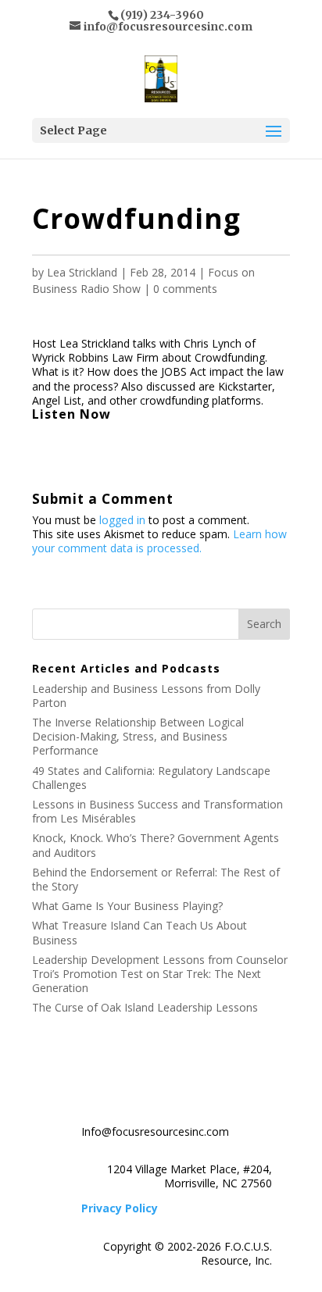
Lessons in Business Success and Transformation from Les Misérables (157, 811)
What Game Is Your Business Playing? (127, 905)
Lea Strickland (82, 272)
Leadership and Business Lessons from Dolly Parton (146, 695)
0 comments (185, 288)
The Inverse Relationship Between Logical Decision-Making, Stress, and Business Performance (138, 736)
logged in (122, 519)
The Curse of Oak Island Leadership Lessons (145, 1007)
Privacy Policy (119, 1208)
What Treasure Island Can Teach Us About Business (139, 932)
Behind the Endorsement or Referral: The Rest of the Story (156, 879)
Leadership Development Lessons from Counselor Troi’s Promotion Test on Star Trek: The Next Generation (160, 973)
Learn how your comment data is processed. (159, 540)
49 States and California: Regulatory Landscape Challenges (151, 777)
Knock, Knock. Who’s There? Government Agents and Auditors (155, 844)
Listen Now (71, 414)
